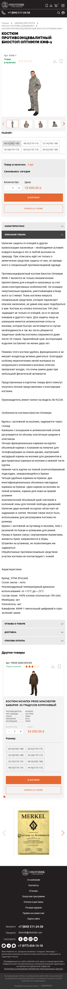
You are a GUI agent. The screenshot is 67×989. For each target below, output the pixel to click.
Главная (5, 23)
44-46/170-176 (35, 767)
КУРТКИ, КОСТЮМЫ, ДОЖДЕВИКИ (18, 26)
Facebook (20, 939)
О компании (33, 879)
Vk (25, 939)
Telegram (9, 946)
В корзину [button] (34, 780)
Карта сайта (33, 918)
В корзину (34, 197)
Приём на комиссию (33, 913)
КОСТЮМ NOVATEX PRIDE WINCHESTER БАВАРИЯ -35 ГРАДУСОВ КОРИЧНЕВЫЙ (31, 703)
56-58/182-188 (15, 755)
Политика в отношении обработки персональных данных (33, 968)
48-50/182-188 (35, 761)
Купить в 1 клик (33, 208)
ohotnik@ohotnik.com (30, 932)
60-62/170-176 (31, 149)
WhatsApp (4, 946)
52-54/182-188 (50, 143)
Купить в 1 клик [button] (33, 790)
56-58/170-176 (11, 149)
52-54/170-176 (15, 761)
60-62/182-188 (50, 149)
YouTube (36, 939)
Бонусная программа (33, 896)
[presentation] (3, 124)
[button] (55, 61)
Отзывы (33, 890)
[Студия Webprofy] (47, 986)
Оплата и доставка (33, 901)
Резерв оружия (33, 907)
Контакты (33, 885)
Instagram (30, 939)
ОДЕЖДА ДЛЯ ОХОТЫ (24, 23)
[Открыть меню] (62, 5)
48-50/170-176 (31, 143)
